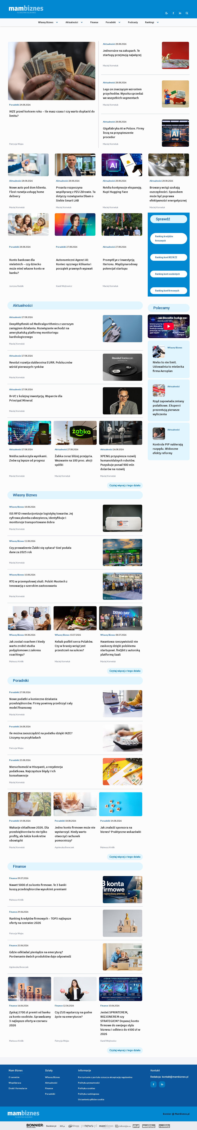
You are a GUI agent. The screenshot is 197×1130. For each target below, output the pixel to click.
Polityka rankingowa (88, 1094)
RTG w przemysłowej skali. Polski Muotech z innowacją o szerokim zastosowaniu (38, 584)
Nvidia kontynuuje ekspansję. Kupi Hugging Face (122, 190)
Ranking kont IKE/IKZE (166, 257)
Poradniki (111, 22)
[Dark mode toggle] (166, 13)
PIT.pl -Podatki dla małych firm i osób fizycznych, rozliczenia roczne (62, 1125)
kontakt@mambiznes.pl (175, 1076)
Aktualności (72, 22)
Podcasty (133, 22)
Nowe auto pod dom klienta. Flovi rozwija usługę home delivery (27, 192)
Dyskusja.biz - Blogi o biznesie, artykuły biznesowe (123, 1125)
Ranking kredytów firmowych (164, 238)
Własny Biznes (45, 22)
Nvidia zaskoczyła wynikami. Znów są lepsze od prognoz (28, 458)
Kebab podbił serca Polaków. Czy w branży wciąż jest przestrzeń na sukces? (74, 646)
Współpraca (15, 1082)
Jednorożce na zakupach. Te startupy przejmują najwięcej (122, 53)
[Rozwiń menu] (57, 22)
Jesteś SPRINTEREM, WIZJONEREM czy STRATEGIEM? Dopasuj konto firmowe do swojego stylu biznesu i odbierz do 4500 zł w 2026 (120, 1023)
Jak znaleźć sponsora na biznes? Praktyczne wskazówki (120, 830)
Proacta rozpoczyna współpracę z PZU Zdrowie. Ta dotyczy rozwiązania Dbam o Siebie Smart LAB (75, 194)
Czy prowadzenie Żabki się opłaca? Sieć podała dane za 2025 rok (40, 550)
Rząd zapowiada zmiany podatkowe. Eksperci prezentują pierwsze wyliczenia (168, 407)
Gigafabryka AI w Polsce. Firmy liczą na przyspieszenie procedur (123, 133)
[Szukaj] (187, 13)
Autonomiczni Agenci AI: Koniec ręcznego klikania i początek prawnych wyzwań (74, 264)
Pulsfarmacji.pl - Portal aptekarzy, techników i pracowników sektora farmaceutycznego (164, 1125)
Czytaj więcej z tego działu (124, 485)
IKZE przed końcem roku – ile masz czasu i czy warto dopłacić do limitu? (52, 114)
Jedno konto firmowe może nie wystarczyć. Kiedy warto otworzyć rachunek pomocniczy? (75, 834)
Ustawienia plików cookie (91, 1099)
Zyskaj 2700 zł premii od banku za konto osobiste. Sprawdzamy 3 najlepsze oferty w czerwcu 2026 (30, 1018)
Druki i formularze (18, 1088)
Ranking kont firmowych (167, 290)
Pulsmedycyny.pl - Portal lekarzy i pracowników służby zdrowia (148, 1125)
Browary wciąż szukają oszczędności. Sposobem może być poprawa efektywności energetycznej (168, 194)
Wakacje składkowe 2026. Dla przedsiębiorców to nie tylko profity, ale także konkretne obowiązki (29, 834)
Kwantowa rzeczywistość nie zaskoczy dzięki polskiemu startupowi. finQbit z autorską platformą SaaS (120, 648)
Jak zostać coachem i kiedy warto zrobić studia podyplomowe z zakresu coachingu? (27, 648)
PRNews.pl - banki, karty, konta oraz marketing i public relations (89, 1125)
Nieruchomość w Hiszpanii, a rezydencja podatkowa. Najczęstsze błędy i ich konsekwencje (36, 771)
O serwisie (14, 1077)
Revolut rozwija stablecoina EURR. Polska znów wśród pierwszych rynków (40, 365)
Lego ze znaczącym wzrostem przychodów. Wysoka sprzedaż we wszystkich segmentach (123, 93)
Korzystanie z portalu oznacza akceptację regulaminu (105, 1077)
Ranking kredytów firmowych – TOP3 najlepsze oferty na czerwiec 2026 (40, 921)
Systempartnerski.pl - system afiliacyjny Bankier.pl (73, 1125)
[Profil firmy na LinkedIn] (180, 13)
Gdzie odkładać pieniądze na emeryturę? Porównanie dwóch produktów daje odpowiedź (40, 954)
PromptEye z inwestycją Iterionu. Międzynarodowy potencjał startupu (120, 264)
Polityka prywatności (89, 1082)
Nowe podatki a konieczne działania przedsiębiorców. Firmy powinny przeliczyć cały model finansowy (40, 703)
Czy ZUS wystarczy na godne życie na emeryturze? (73, 1014)
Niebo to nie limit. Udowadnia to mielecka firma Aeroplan (168, 366)
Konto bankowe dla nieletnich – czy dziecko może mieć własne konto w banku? (26, 266)
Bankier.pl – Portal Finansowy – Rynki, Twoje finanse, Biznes (51, 1125)
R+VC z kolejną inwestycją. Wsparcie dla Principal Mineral (35, 398)
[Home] (26, 9)
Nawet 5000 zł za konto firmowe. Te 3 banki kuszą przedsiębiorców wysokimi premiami (37, 887)
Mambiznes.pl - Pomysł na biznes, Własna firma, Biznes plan (106, 1125)
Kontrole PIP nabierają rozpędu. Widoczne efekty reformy (168, 448)
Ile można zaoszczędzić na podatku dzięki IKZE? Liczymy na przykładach (40, 735)
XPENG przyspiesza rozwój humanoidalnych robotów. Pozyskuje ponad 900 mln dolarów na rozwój (118, 462)
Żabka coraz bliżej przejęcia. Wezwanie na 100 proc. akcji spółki (74, 460)
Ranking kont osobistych (167, 274)
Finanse (94, 22)
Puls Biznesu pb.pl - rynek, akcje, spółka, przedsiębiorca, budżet (136, 1125)
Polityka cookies (86, 1088)
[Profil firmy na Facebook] (173, 13)
